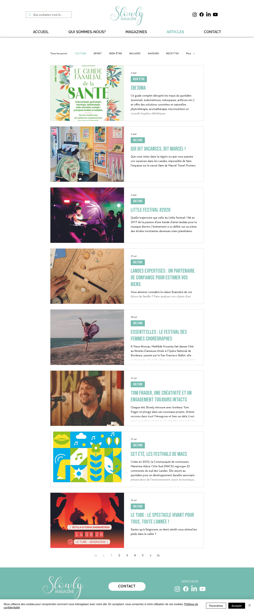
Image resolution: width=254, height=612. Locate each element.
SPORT (98, 53)
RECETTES (172, 53)
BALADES (134, 53)
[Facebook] (201, 14)
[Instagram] (194, 14)
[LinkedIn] (208, 14)
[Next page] (150, 555)
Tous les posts (58, 53)
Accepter (237, 606)
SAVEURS (153, 53)
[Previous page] (103, 555)
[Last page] (158, 555)
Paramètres (216, 606)
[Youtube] (215, 14)
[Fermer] (249, 605)
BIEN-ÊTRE (115, 53)
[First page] (95, 555)
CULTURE (80, 53)
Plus (188, 53)
